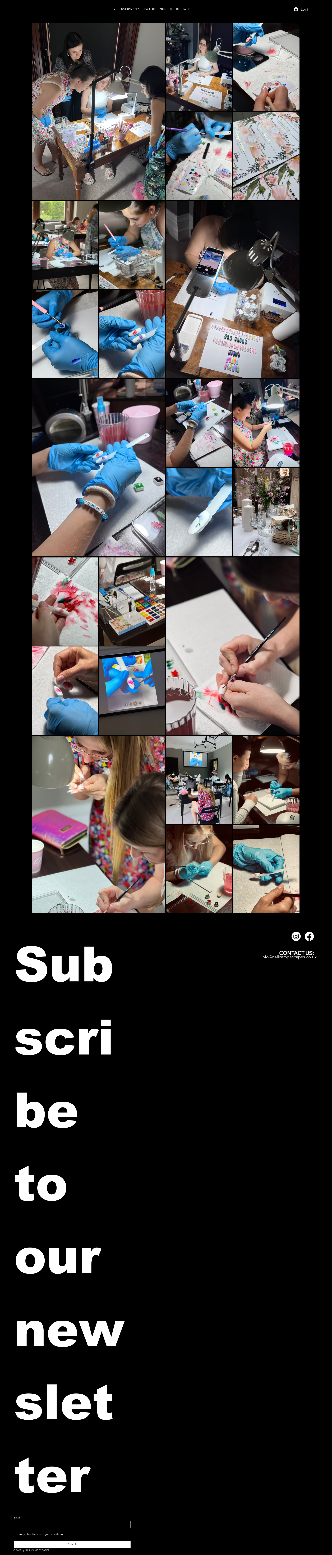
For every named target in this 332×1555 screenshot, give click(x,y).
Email (17, 1517)
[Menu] (319, 10)
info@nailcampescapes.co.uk (289, 956)
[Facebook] (309, 936)
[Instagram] (296, 936)
